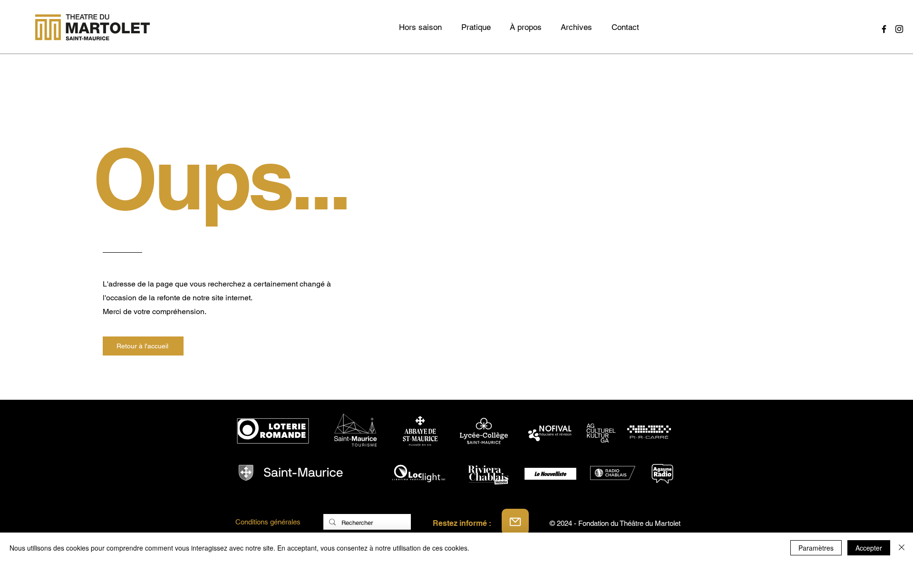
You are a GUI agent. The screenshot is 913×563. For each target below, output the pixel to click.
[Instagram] (899, 29)
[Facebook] (884, 29)
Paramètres (816, 548)
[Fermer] (901, 547)
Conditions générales (268, 522)
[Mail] (515, 522)
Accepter (868, 548)
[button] (576, 27)
